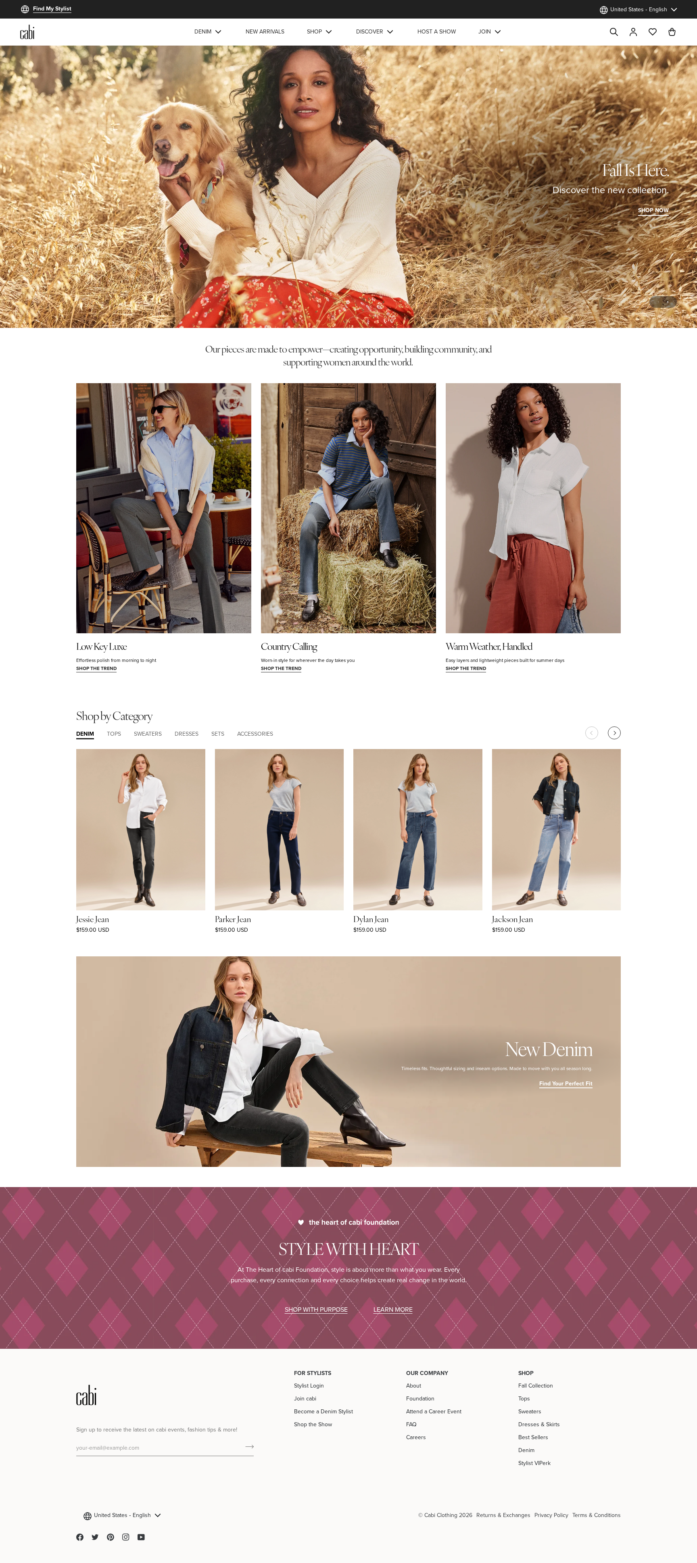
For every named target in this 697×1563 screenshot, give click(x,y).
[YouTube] (141, 1537)
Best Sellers (533, 1437)
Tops (524, 1398)
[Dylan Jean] (417, 829)
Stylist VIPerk (534, 1463)
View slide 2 (667, 302)
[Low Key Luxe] (163, 508)
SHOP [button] (526, 1373)
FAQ (411, 1424)
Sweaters (529, 1411)
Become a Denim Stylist (323, 1411)
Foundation (420, 1398)
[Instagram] (125, 1537)
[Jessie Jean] (140, 829)
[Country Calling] (348, 508)
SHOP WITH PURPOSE (316, 1309)
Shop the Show (313, 1424)
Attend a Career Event (433, 1411)
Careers (416, 1437)
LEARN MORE (393, 1309)
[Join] (247, 1446)
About (413, 1385)
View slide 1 (658, 302)
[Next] (614, 732)
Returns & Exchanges (503, 1515)
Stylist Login (309, 1385)
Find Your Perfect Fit (566, 1083)
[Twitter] (95, 1537)
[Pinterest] (110, 1537)
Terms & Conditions (596, 1515)
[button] (208, 32)
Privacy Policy (551, 1515)
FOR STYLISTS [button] (312, 1373)
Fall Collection (535, 1385)
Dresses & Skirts (539, 1424)
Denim (526, 1450)
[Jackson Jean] (556, 829)
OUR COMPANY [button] (427, 1373)
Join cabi (305, 1398)
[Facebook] (79, 1537)
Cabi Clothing (440, 1515)
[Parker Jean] (279, 829)
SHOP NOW (653, 210)
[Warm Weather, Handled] (533, 508)
